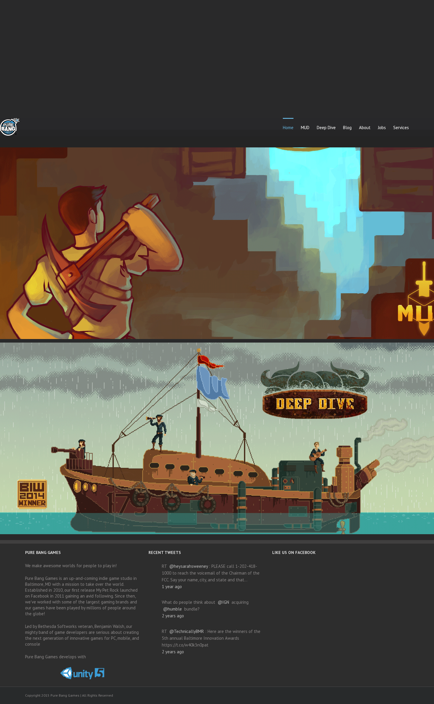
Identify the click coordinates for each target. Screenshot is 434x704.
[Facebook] (328, 695)
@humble (172, 609)
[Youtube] (356, 695)
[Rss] (338, 695)
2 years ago (173, 616)
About (365, 127)
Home (288, 127)
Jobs (382, 127)
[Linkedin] (375, 695)
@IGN (223, 602)
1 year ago (172, 586)
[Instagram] (366, 695)
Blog (347, 127)
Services (401, 127)
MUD (305, 127)
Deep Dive (326, 127)
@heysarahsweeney (188, 566)
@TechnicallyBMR (186, 631)
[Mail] (385, 695)
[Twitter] (347, 695)
